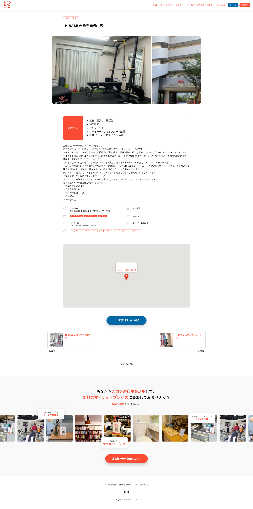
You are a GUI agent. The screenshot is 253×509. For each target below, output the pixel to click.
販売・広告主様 (197, 5)
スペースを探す (166, 5)
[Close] (134, 265)
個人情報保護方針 (125, 485)
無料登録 (245, 5)
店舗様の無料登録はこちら (126, 458)
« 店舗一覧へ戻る (126, 364)
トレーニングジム (133, 231)
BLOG (209, 5)
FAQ (135, 485)
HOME (154, 5)
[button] (126, 277)
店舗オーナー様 (182, 5)
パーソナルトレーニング (79, 231)
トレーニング (119, 231)
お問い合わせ (220, 5)
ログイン (233, 5)
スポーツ (95, 231)
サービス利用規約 (110, 485)
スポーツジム (71, 18)
